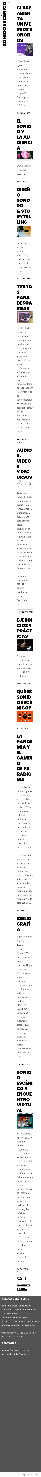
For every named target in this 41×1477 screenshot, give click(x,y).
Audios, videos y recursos (24, 464)
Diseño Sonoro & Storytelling (24, 206)
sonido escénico (4, 23)
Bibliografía (24, 924)
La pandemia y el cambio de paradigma (24, 758)
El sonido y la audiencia (24, 134)
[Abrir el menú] (9, 2)
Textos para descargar (24, 297)
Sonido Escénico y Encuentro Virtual (25, 1091)
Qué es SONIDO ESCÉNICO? (24, 700)
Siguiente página (23, 1287)
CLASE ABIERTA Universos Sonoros (24, 24)
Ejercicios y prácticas (24, 628)
